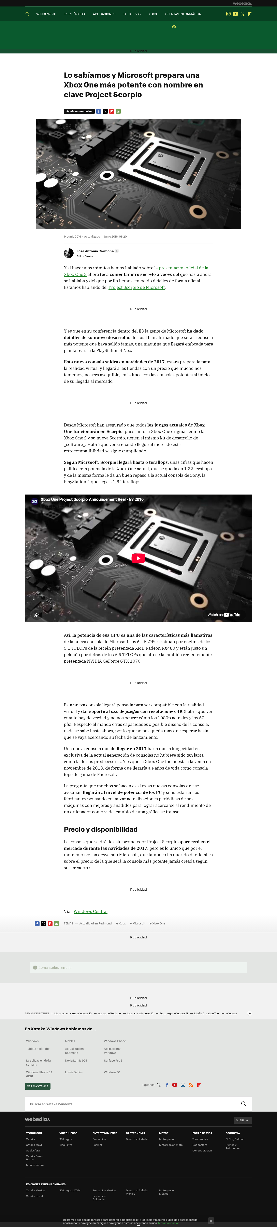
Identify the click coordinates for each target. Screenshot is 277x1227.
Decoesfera (199, 1145)
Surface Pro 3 (113, 1060)
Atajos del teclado (109, 1013)
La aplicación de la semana (38, 1062)
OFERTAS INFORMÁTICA (183, 14)
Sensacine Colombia (99, 1197)
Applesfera (33, 1150)
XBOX (153, 14)
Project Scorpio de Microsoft (136, 287)
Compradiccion (202, 1150)
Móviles (70, 1041)
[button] (97, 250)
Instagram (228, 14)
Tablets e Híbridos (38, 1049)
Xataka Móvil (34, 1145)
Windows (32, 1041)
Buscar (243, 1104)
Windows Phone (115, 1041)
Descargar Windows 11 (174, 1013)
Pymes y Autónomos (233, 1146)
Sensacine (99, 1139)
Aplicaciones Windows (112, 1051)
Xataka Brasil (34, 1196)
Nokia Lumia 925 (76, 1060)
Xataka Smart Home (34, 1157)
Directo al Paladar (137, 1139)
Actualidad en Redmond (95, 923)
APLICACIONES (104, 14)
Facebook (98, 111)
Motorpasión (167, 1139)
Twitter (242, 14)
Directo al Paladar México (137, 1191)
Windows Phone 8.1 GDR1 (39, 1074)
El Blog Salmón (235, 1139)
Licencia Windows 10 (140, 1013)
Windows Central (90, 911)
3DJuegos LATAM (70, 1190)
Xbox (122, 923)
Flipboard (249, 14)
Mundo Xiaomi (35, 1165)
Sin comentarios (81, 111)
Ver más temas (37, 1086)
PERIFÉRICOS (74, 14)
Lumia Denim (74, 1072)
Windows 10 (112, 1072)
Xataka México (35, 1190)
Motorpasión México (167, 1191)
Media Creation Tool (207, 1013)
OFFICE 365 (132, 14)
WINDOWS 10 (46, 14)
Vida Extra (65, 1145)
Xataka (30, 1139)
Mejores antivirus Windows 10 (73, 1013)
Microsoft (139, 923)
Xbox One (158, 923)
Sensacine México (104, 1190)
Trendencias (200, 1139)
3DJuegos (65, 1139)
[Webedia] (242, 3)
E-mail (118, 111)
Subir (240, 1120)
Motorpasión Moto (171, 1145)
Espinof (97, 1145)
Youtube (235, 14)
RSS (191, 1084)
